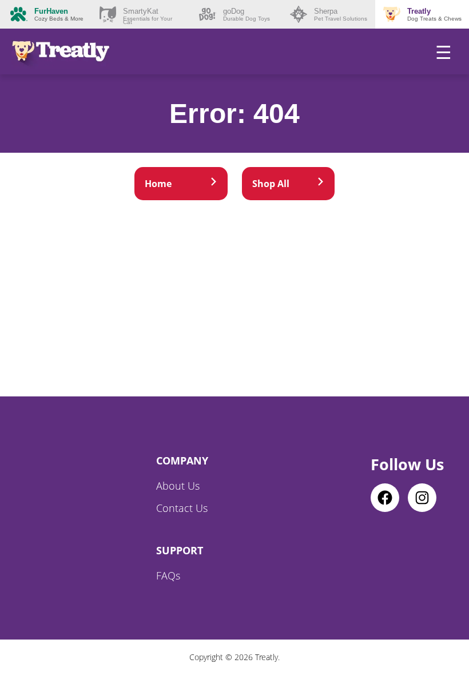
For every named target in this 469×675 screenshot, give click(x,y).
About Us (178, 486)
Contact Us (182, 508)
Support (179, 550)
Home (158, 183)
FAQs (168, 575)
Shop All (270, 183)
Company (182, 460)
